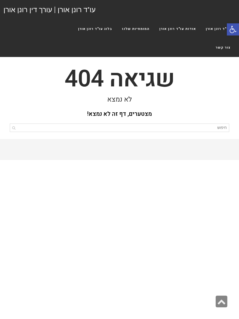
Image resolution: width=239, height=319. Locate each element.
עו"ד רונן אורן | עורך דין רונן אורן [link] (49, 10)
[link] (233, 29)
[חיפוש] (14, 128)
